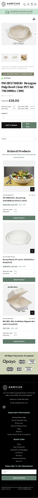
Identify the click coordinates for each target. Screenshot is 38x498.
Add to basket (11, 125)
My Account (19, 423)
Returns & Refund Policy (19, 426)
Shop (7, 66)
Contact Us (19, 453)
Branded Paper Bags (19, 417)
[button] (35, 34)
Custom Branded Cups (19, 420)
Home (3, 66)
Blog (19, 429)
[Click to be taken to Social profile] (4, 407)
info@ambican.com (21, 403)
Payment (19, 431)
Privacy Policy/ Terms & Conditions (19, 434)
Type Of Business (19, 447)
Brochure (19, 455)
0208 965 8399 (22, 399)
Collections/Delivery (19, 458)
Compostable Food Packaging (17, 66)
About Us (19, 461)
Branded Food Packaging (19, 450)
